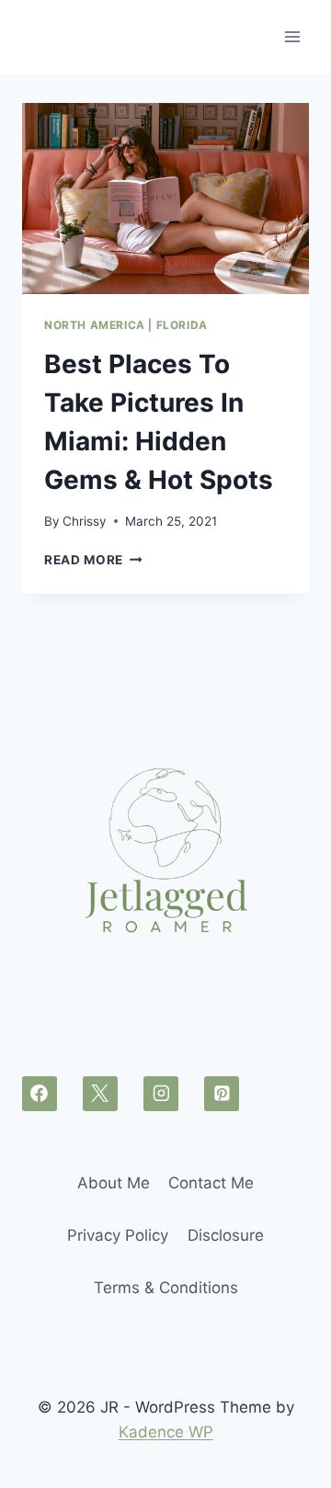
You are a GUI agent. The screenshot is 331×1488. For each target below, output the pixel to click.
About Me (113, 1183)
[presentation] (165, 198)
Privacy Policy (117, 1235)
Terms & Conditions (166, 1287)
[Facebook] (39, 1093)
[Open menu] (292, 36)
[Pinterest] (221, 1093)
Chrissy (85, 521)
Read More (93, 559)
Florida (182, 325)
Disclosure (226, 1235)
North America (94, 325)
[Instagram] (160, 1093)
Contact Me (211, 1183)
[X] (100, 1093)
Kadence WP (166, 1432)
